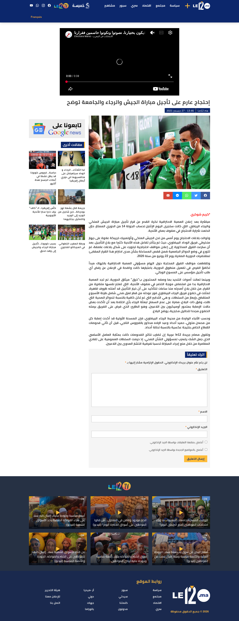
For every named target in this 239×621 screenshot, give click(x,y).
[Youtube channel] (31, 5)
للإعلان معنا (52, 596)
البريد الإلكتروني (196, 426)
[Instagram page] (43, 5)
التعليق (201, 369)
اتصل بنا (55, 602)
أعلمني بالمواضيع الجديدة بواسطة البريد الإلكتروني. (175, 449)
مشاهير (109, 5)
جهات (90, 602)
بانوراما (89, 609)
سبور (123, 5)
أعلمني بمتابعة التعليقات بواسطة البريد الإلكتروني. (176, 442)
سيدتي (123, 596)
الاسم (202, 411)
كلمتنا (124, 602)
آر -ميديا (89, 590)
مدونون (123, 609)
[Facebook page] (49, 5)
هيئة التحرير (52, 590)
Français (36, 16)
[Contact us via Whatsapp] (37, 5)
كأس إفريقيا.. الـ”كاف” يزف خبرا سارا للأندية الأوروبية (42, 212)
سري (134, 5)
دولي (91, 596)
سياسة (175, 5)
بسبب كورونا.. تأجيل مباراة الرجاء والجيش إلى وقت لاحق (44, 247)
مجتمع (160, 5)
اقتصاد (146, 5)
